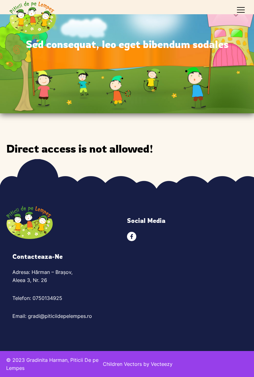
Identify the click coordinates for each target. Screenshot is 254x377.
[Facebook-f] (131, 236)
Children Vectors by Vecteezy (138, 364)
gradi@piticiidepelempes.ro (60, 316)
